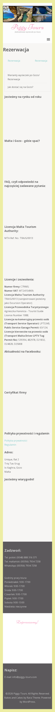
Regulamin (10, 444)
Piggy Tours (27, 27)
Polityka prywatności (15, 440)
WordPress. (29, 701)
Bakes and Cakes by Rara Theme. (22, 697)
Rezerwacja (14, 60)
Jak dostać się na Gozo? (20, 87)
